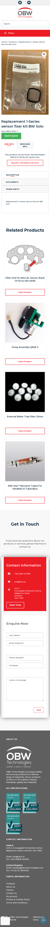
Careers (10, 890)
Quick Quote (11, 135)
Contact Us (11, 893)
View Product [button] (25, 292)
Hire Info (9, 144)
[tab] (25, 174)
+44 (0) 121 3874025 (19, 870)
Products (13, 42)
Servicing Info (25, 145)
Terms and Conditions (16, 902)
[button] (44, 54)
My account (11, 896)
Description (12, 175)
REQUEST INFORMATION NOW (25, 163)
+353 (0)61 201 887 (22, 574)
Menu (11, 33)
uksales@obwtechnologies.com (27, 868)
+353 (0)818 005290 (19, 859)
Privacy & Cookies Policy (18, 899)
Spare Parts (12, 189)
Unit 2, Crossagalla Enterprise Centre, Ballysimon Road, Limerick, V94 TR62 (24, 849)
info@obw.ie (20, 582)
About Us (10, 887)
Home (4, 42)
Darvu (36, 920)
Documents (12, 182)
